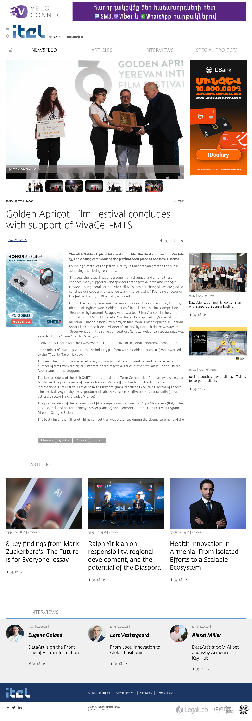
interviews (159, 50)
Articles (32, 532)
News (29, 201)
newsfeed (44, 50)
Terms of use (165, 693)
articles (101, 50)
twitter (65, 440)
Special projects (217, 50)
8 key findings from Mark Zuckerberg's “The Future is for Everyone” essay (42, 552)
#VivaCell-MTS (17, 240)
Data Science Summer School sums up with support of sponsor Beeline (215, 304)
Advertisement (125, 693)
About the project (99, 693)
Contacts (146, 693)
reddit (82, 440)
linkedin (98, 440)
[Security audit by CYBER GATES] (224, 710)
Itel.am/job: (75, 37)
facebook (48, 440)
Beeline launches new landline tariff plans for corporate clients (217, 378)
